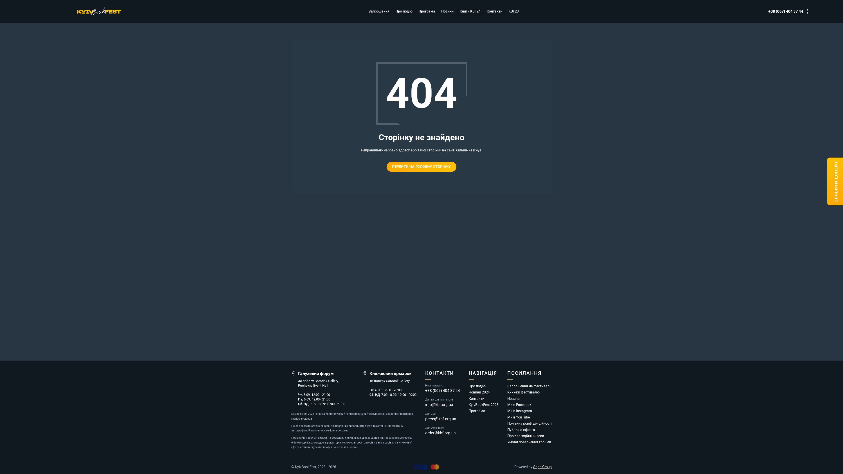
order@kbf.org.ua (440, 433)
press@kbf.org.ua (440, 419)
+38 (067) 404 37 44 (785, 11)
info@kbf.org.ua (439, 404)
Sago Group (542, 467)
